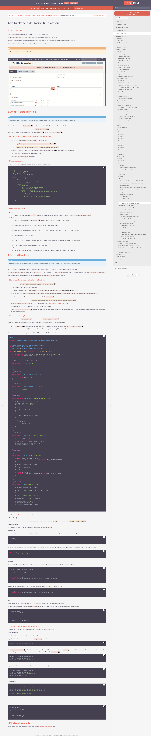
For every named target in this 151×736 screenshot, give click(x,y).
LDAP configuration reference (125, 94)
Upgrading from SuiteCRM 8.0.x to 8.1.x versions (131, 123)
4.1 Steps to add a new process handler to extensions (26, 280)
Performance (121, 62)
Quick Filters (120, 40)
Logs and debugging (124, 111)
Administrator (61, 8)
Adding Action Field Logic (126, 218)
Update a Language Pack (124, 67)
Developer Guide (120, 24)
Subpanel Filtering (121, 47)
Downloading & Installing (124, 54)
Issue (103, 15)
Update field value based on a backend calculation (134, 234)
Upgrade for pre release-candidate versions (129, 120)
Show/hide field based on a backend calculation (133, 230)
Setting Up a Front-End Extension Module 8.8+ (130, 192)
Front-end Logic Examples (125, 212)
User (47, 8)
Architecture (120, 250)
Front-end (120, 176)
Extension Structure (123, 160)
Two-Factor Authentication (123, 42)
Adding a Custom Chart (126, 210)
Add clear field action (127, 198)
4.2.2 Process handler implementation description (23, 626)
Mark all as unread (122, 268)
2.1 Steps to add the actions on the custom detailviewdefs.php (29, 136)
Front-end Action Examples (126, 194)
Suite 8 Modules (121, 256)
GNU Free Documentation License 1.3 (55, 735)
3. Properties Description (16, 209)
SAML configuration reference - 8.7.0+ (128, 85)
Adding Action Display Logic (128, 221)
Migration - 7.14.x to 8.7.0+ (124, 74)
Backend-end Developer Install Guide (127, 243)
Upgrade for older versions (124, 118)
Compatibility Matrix (122, 127)
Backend (120, 163)
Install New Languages (123, 65)
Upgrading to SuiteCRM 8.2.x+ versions (127, 107)
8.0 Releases (121, 152)
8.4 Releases (121, 143)
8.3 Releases (121, 145)
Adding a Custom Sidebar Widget (128, 207)
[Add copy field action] (2, 405)
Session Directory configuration (126, 91)
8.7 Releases (121, 136)
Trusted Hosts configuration (125, 98)
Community (70, 8)
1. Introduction (15, 30)
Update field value (126, 232)
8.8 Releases (121, 134)
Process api (122, 165)
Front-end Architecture (124, 252)
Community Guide (120, 30)
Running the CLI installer (124, 58)
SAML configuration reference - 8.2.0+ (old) (129, 87)
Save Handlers (122, 174)
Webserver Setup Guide (124, 56)
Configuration (120, 80)
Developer (53, 8)
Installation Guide (121, 51)
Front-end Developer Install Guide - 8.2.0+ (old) (129, 247)
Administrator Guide (121, 27)
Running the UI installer (124, 60)
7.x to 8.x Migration (121, 71)
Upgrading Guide (121, 100)
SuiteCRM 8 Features (121, 36)
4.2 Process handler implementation (56, 303)
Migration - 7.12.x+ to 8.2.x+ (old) (126, 76)
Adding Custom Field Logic (127, 223)
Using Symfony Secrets (123, 96)
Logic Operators (124, 214)
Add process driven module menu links (129, 216)
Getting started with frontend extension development (133, 187)
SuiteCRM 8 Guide (121, 33)
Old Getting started (124, 185)
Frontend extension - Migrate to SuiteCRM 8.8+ (131, 183)
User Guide (118, 21)
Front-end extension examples (126, 205)
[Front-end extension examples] (110, 405)
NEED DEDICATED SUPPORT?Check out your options (132, 13)
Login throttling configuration (125, 89)
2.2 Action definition (15, 161)
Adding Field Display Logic (128, 225)
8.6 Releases (121, 138)
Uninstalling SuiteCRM (123, 69)
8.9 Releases (121, 131)
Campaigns (120, 259)
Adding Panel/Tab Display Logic (129, 238)
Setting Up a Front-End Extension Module (130, 189)
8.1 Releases (121, 149)
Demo (66, 3)
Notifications (120, 38)
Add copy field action (127, 201)
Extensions (119, 158)
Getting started (120, 156)
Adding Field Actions (125, 196)
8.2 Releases (121, 147)
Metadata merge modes (125, 114)
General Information (123, 103)
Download (74, 3)
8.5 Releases (121, 140)
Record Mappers (123, 172)
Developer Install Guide (122, 241)
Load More (119, 45)
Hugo (136, 277)
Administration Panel (122, 78)
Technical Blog (79, 8)
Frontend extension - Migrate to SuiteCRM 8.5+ (131, 181)
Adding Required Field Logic (128, 227)
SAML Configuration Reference (125, 83)
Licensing (119, 125)
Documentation (35, 8)
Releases (119, 129)
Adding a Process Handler (126, 169)
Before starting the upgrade (124, 105)
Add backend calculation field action (130, 203)
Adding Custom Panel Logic (127, 236)
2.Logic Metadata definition (22, 111)
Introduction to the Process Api (128, 167)
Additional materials (123, 109)
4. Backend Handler (18, 255)
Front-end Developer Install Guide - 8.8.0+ (128, 245)
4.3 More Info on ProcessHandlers (20, 723)
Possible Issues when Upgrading (127, 116)
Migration (121, 178)
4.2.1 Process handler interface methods (20, 515)
